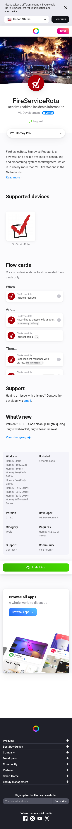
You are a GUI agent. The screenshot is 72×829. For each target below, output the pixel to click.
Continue (60, 19)
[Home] (36, 31)
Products (8, 740)
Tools (9, 531)
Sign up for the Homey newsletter (36, 795)
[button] (26, 19)
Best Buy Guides (13, 746)
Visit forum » (46, 549)
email (27, 400)
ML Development (48, 517)
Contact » (11, 549)
